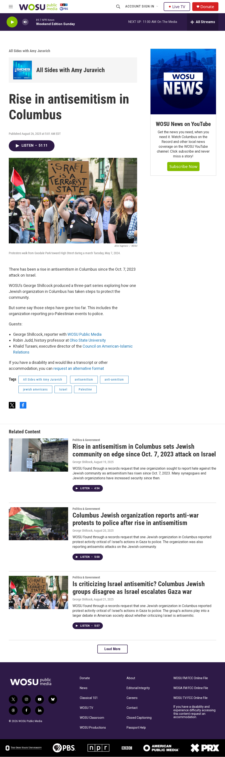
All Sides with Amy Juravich (29, 51)
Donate (207, 6)
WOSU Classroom (92, 717)
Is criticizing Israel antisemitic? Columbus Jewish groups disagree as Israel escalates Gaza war (139, 587)
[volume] (25, 22)
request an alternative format (78, 368)
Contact (132, 708)
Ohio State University (88, 340)
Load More (112, 649)
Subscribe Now (183, 166)
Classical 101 (89, 698)
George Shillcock (83, 462)
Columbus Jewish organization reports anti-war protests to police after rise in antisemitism (136, 519)
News (83, 688)
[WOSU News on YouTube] (183, 81)
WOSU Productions (93, 727)
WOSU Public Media (84, 334)
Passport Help (136, 727)
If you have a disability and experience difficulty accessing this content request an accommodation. (194, 712)
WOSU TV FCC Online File (190, 698)
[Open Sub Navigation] (157, 6)
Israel (63, 389)
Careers (132, 698)
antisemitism (84, 379)
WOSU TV (86, 708)
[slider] (32, 22)
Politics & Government (86, 440)
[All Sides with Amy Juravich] (22, 70)
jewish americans (35, 389)
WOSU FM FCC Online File (190, 678)
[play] (12, 22)
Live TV (178, 6)
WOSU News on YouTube (183, 124)
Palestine (85, 389)
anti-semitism (114, 379)
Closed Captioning (139, 717)
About (131, 678)
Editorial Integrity (138, 688)
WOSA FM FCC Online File (190, 688)
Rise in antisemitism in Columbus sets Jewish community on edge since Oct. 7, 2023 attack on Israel (144, 450)
